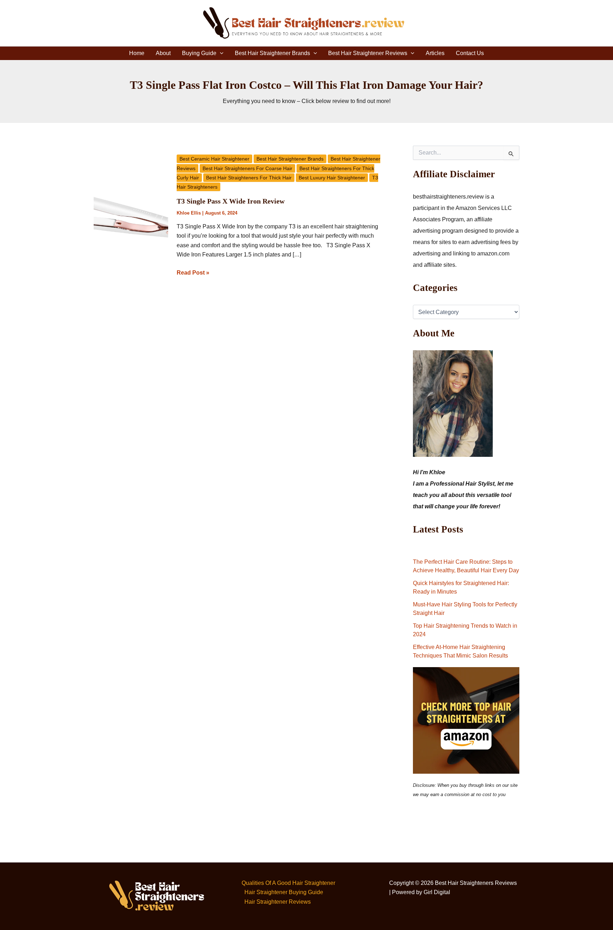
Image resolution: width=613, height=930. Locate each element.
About (163, 53)
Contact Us (470, 53)
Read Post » (193, 272)
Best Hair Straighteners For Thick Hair (249, 177)
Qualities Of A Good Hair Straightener (288, 883)
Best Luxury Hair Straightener (332, 177)
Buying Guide (199, 53)
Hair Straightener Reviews (277, 902)
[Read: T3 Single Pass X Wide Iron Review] (131, 218)
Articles (435, 53)
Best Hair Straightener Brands (272, 53)
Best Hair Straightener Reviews (367, 53)
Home (136, 53)
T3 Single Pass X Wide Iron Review (231, 201)
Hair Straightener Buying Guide (283, 892)
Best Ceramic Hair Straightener (214, 159)
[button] (219, 53)
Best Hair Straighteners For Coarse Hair (247, 168)
